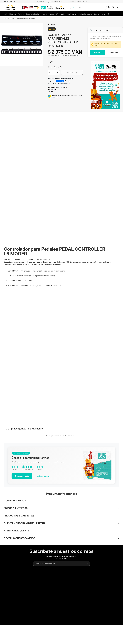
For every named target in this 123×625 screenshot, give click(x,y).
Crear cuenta (113, 52)
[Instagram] (8, 2)
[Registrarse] (87, 563)
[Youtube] (11, 2)
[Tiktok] (14, 2)
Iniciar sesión (97, 52)
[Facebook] (5, 2)
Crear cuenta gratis (22, 476)
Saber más (55, 97)
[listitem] (108, 14)
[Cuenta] (108, 7)
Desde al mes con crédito (58, 89)
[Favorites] (113, 7)
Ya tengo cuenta (43, 476)
